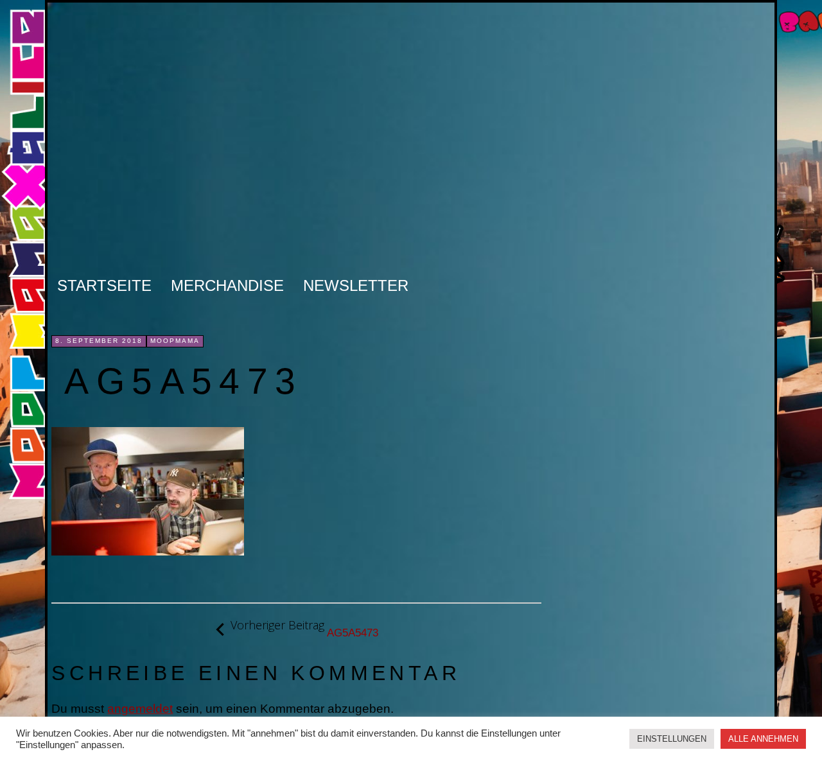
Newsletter (355, 285)
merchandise (227, 285)
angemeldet (140, 708)
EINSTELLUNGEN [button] (671, 739)
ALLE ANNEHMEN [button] (763, 739)
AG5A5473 (304, 628)
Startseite (104, 285)
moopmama (175, 340)
